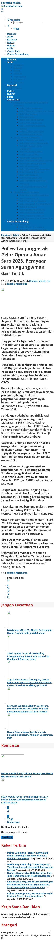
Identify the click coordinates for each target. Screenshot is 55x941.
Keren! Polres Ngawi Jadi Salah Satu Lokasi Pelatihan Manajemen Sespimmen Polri (30, 735)
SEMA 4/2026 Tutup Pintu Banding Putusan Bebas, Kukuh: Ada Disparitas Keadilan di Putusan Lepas (28, 656)
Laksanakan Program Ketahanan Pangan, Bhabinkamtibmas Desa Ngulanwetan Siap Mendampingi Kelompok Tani (30, 884)
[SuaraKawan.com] (12, 6)
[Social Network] (8, 25)
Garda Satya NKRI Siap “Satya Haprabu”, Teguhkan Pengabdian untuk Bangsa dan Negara (30, 867)
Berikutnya (13, 822)
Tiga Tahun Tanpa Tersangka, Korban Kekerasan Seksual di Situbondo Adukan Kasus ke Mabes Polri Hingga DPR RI (29, 682)
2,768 (10, 819)
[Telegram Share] (8, 594)
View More (7, 837)
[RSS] (8, 580)
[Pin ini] (8, 591)
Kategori (6, 932)
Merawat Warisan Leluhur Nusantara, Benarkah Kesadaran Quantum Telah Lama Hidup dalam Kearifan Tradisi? (28, 708)
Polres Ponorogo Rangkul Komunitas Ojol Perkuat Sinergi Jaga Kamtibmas (30, 895)
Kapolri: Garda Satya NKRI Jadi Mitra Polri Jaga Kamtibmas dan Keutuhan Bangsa (29, 874)
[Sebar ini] (7, 585)
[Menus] (2, 8)
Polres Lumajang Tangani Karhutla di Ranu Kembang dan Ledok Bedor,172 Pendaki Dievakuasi (27, 855)
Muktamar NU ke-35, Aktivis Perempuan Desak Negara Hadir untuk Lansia (29, 631)
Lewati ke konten (11, 2)
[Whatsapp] (8, 597)
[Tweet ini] (8, 588)
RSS (17, 28)
